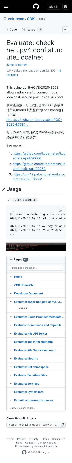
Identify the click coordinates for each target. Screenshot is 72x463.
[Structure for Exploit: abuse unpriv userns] (10, 400)
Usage (23, 307)
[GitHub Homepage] (24, 452)
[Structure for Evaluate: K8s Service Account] (10, 350)
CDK (31, 19)
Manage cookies (46, 442)
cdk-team (16, 19)
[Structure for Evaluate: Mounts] (10, 358)
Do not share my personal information (36, 446)
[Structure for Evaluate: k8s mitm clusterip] (10, 341)
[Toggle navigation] (6, 6)
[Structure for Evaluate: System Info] (10, 391)
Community (58, 438)
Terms (10, 438)
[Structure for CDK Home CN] (10, 285)
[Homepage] (36, 6)
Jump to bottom (16, 64)
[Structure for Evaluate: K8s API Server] (10, 333)
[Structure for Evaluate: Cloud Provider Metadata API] (10, 316)
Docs (19, 442)
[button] (60, 210)
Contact (29, 442)
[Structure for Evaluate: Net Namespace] (10, 367)
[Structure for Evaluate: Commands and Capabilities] (10, 325)
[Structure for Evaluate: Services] (10, 383)
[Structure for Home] (10, 276)
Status (45, 438)
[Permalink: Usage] (3, 189)
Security (33, 438)
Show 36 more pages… (22, 407)
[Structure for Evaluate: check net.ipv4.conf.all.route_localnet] (10, 301)
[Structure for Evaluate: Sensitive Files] (10, 375)
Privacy (21, 438)
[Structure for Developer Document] (10, 293)
